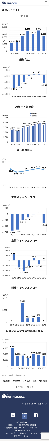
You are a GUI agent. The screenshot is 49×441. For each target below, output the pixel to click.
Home (4, 375)
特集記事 (29, 386)
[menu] (45, 2)
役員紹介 (19, 386)
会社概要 (6, 380)
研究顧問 (16, 380)
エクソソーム (35, 428)
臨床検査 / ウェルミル (22, 430)
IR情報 (11, 375)
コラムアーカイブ (8, 433)
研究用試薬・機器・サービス (15, 428)
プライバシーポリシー (22, 436)
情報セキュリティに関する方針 (31, 433)
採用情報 (43, 380)
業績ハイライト (20, 375)
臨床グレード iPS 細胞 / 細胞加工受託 (22, 425)
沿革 (35, 380)
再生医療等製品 (22, 422)
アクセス (26, 380)
